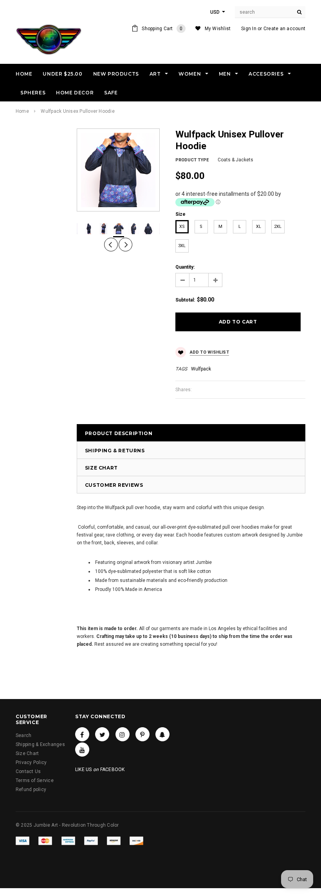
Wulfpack (201, 369)
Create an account (284, 28)
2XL (277, 226)
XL (258, 226)
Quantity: (185, 267)
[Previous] (111, 244)
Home (22, 111)
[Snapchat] (162, 734)
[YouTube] (82, 749)
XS (182, 226)
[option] (118, 170)
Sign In (248, 28)
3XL (182, 245)
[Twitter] (102, 734)
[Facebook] (82, 734)
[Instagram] (122, 734)
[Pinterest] (142, 734)
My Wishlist (218, 28)
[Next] (125, 244)
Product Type (192, 160)
